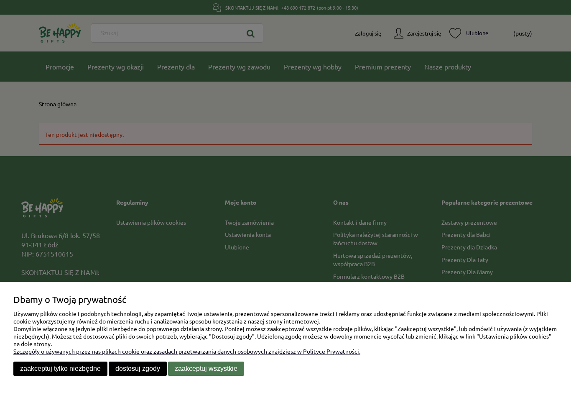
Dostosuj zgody (137, 368)
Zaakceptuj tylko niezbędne (60, 368)
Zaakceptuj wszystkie (206, 368)
